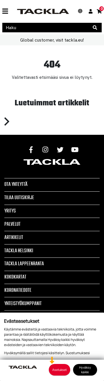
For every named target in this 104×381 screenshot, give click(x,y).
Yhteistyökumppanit (23, 304)
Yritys (10, 211)
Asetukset (59, 369)
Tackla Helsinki (18, 251)
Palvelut (12, 224)
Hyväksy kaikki (85, 369)
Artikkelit (13, 238)
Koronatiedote (17, 290)
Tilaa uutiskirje (19, 198)
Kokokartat (15, 277)
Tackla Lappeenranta (24, 264)
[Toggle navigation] (5, 11)
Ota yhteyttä (15, 184)
